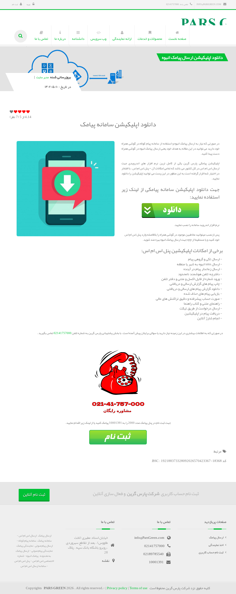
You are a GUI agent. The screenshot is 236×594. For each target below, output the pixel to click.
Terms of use (139, 588)
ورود (28, 4)
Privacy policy (117, 588)
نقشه (105, 560)
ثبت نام (15, 4)
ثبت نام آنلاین (34, 494)
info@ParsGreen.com (209, 4)
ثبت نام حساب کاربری (211, 552)
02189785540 (153, 554)
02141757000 (62, 333)
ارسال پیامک (216, 537)
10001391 (156, 562)
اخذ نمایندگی (216, 545)
